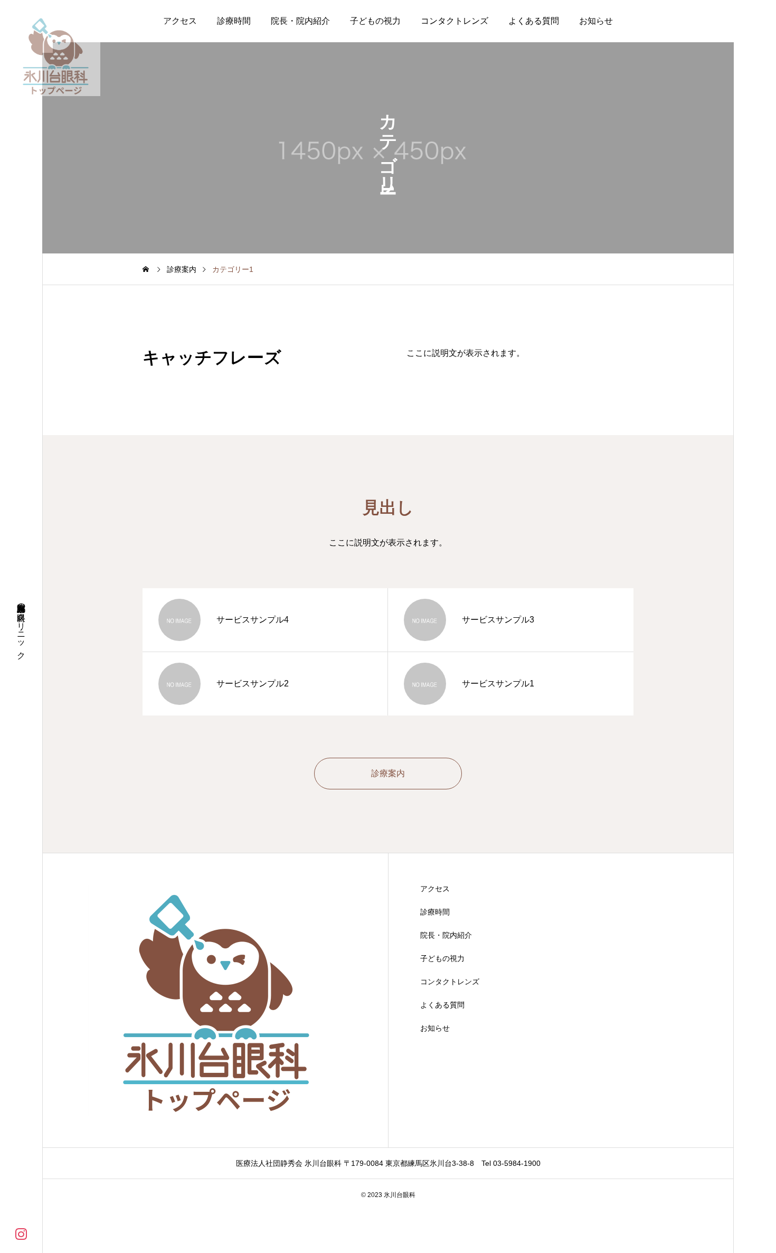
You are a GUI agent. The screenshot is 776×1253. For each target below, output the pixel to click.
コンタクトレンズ (454, 20)
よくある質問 (533, 20)
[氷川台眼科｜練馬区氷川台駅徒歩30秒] (55, 55)
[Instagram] (21, 1233)
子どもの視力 (375, 20)
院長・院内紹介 (300, 20)
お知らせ (596, 20)
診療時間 (234, 20)
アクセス (180, 20)
